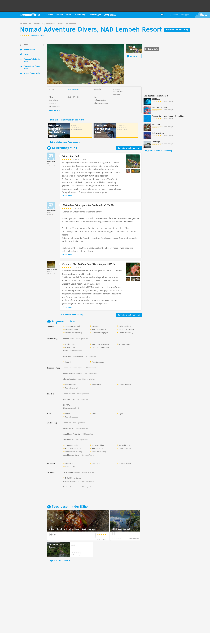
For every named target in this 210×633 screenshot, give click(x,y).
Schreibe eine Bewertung (177, 30)
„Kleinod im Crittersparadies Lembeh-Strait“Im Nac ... (90, 205)
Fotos (26, 54)
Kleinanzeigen (94, 15)
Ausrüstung (80, 15)
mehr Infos (53, 110)
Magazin (110, 15)
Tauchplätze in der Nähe (32, 67)
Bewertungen (29, 49)
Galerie (60, 15)
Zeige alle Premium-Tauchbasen (64, 142)
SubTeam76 (52, 269)
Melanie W (51, 210)
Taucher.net (30, 14)
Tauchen (49, 15)
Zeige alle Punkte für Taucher (158, 151)
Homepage (71, 89)
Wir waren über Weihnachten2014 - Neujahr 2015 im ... (90, 264)
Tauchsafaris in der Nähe (32, 60)
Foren (68, 15)
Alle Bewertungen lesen (71, 315)
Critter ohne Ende (71, 156)
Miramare (51, 161)
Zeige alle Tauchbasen (58, 560)
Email (77, 89)
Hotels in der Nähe (32, 73)
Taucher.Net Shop (202, 15)
